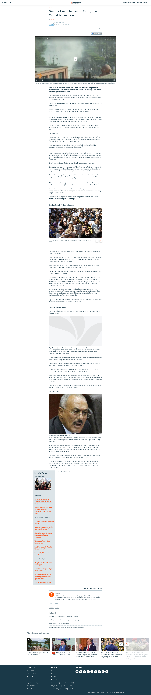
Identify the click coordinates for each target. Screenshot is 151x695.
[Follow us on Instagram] (84, 671)
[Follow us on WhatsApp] (103, 671)
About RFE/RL (31, 671)
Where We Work (31, 674)
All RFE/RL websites (142, 2)
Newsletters (54, 677)
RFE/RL (53, 19)
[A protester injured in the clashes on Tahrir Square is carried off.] (75, 346)
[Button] (100, 29)
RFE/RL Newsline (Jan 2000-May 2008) (62, 686)
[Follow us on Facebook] (95, 671)
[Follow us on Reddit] (80, 671)
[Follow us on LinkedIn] (99, 671)
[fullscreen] (114, 80)
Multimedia (54, 680)
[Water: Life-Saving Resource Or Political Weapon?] (38, 644)
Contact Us (30, 689)
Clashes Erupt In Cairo (43, 39)
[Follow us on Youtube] (77, 671)
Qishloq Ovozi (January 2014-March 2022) (62, 683)
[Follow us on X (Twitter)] (91, 671)
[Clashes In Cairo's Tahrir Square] (75, 223)
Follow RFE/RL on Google (129, 2)
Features (53, 674)
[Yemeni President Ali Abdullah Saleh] (75, 434)
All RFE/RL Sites (31, 686)
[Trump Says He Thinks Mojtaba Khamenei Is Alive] (63, 644)
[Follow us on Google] (88, 671)
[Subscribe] (106, 671)
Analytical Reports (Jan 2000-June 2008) (62, 689)
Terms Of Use (30, 677)
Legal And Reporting (32, 683)
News (51, 8)
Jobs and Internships (32, 680)
